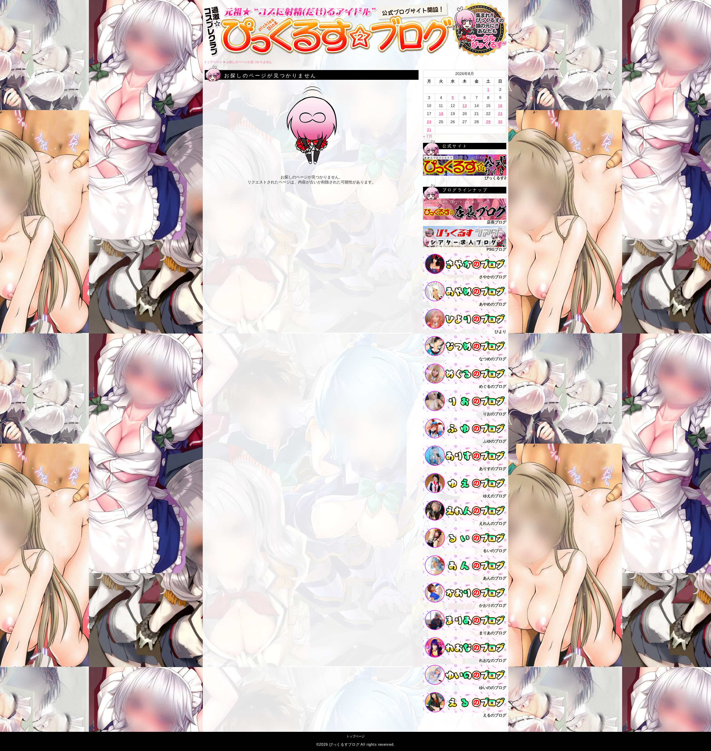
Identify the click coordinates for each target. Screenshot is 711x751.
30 (500, 122)
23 (500, 113)
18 (441, 113)
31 (429, 130)
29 (488, 122)
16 (500, 105)
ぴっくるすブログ (344, 745)
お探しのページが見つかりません (249, 62)
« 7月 (427, 136)
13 (464, 105)
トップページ (213, 62)
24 (429, 122)
